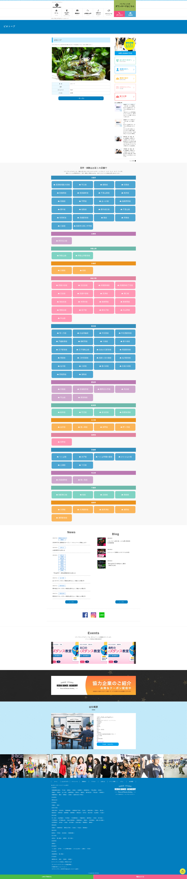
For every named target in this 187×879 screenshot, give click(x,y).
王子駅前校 (62, 350)
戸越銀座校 (62, 341)
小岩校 (84, 366)
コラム (121, 781)
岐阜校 (62, 412)
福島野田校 (126, 201)
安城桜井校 (84, 389)
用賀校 (62, 358)
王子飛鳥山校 (84, 350)
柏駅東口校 (62, 495)
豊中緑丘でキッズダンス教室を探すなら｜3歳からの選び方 (69, 588)
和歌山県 (62, 558)
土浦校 (62, 465)
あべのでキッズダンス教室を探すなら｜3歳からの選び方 (68, 580)
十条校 (105, 341)
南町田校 (84, 341)
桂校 (84, 270)
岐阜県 (62, 562)
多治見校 (105, 412)
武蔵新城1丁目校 (76, 810)
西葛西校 (62, 374)
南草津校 (105, 510)
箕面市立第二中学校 (78, 794)
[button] (52, 653)
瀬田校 (126, 510)
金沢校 (62, 427)
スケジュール (75, 781)
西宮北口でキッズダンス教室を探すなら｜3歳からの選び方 (69, 596)
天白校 (126, 389)
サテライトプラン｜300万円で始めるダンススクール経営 (65, 869)
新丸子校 (105, 310)
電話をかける (140, 876)
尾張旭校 (84, 397)
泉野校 (105, 427)
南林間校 (105, 302)
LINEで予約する (46, 876)
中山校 (62, 318)
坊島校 (126, 185)
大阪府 (62, 560)
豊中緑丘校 (105, 209)
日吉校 (62, 293)
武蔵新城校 (105, 285)
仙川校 (62, 366)
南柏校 (126, 495)
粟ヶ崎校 (84, 427)
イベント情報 (112, 781)
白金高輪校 (84, 333)
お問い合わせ (119, 15)
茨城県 (62, 570)
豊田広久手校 (105, 389)
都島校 (105, 185)
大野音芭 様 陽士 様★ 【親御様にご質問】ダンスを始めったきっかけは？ (129, 152)
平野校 (84, 201)
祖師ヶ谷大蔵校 (99, 820)
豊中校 (62, 209)
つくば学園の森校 (67, 848)
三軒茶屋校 (84, 358)
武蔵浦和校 (62, 480)
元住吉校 (84, 285)
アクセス (93, 781)
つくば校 (62, 457)
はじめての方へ (65, 781)
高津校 (105, 293)
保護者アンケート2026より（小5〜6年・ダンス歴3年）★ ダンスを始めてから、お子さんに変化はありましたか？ (129, 110)
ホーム (55, 781)
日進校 (62, 389)
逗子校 (84, 310)
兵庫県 (62, 556)
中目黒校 (105, 333)
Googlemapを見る (107, 744)
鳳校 (105, 218)
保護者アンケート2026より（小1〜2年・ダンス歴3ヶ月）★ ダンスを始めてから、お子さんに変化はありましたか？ (129, 127)
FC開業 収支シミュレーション (59, 866)
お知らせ (62, 547)
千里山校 (126, 209)
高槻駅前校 (84, 218)
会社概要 (131, 781)
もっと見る (132, 160)
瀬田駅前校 (62, 518)
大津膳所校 (84, 510)
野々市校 (126, 427)
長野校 (62, 442)
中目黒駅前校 (126, 333)
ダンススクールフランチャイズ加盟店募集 (61, 864)
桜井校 (126, 193)
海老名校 (62, 302)
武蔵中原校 (84, 293)
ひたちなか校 (126, 457)
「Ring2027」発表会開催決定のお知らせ (64, 573)
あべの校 (105, 201)
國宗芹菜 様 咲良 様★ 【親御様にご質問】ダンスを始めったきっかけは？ (129, 142)
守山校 (62, 397)
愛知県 (62, 563)
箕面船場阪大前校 (56, 790)
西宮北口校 (62, 241)
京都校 (62, 270)
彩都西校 (62, 193)
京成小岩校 (126, 366)
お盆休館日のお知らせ (59, 550)
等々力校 (62, 333)
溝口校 (126, 293)
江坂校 (62, 226)
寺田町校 (62, 218)
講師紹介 (84, 781)
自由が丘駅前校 (70, 820)
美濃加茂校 (126, 412)
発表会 (62, 565)
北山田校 (126, 310)
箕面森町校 (84, 193)
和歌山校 (62, 256)
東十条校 (126, 341)
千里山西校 (105, 193)
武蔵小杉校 (62, 285)
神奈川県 (62, 568)
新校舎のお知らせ (62, 538)
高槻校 (62, 201)
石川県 (62, 566)
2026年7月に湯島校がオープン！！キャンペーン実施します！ (70, 542)
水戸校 (84, 457)
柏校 (84, 495)
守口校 (84, 185)
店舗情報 (130, 15)
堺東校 (126, 218)
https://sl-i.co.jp (100, 741)
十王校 (84, 465)
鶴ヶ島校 (84, 480)
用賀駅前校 (126, 350)
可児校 (84, 412)
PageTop (183, 872)
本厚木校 (84, 302)
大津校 (62, 510)
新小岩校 (105, 366)
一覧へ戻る (81, 98)
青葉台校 (62, 310)
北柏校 (105, 495)
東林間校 (126, 302)
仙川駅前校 (126, 358)
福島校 (84, 209)
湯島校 (84, 374)
